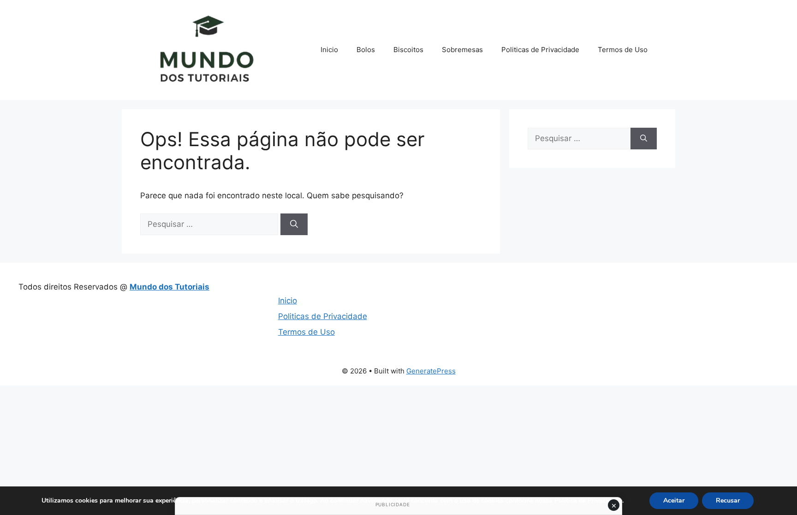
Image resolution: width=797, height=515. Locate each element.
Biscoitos (408, 49)
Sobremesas (462, 49)
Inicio (329, 49)
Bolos (366, 49)
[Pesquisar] (294, 224)
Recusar (728, 500)
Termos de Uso (623, 49)
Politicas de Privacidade (540, 49)
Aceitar (673, 500)
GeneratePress (431, 371)
